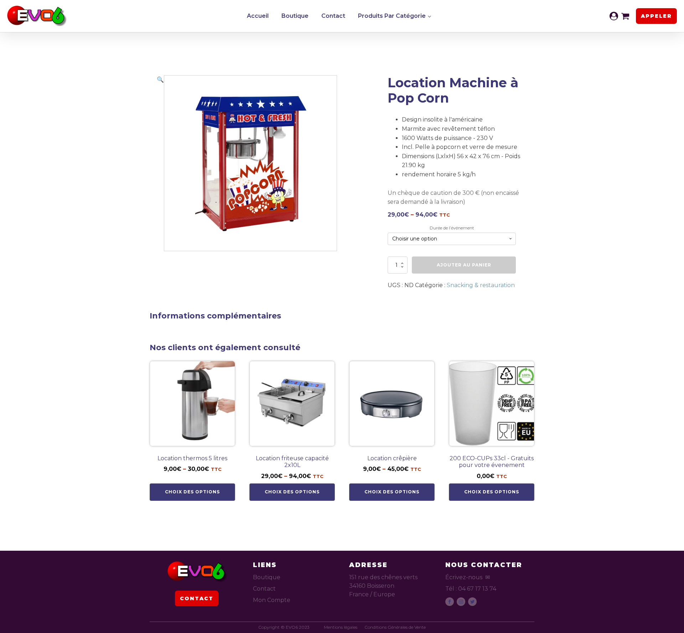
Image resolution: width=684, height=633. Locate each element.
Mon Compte (271, 600)
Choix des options (192, 491)
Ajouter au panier (464, 265)
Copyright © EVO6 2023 (284, 627)
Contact (333, 15)
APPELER (656, 16)
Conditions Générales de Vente (395, 627)
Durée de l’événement (452, 227)
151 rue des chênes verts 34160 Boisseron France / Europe (383, 586)
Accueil (258, 15)
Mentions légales (340, 627)
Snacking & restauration (481, 285)
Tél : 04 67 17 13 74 (470, 588)
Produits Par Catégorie (392, 15)
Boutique (295, 15)
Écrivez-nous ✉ (467, 577)
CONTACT (196, 598)
